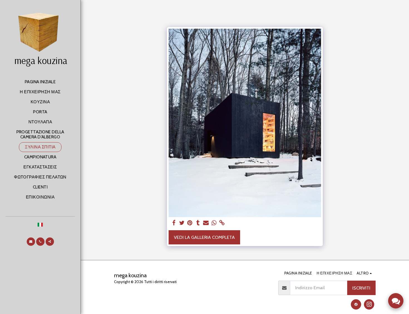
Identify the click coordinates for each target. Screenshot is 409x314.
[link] (222, 223)
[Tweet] (182, 223)
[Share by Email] (206, 223)
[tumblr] (198, 223)
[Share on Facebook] (174, 223)
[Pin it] (190, 223)
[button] (31, 241)
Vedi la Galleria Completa (204, 237)
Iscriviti (361, 288)
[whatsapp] (214, 223)
